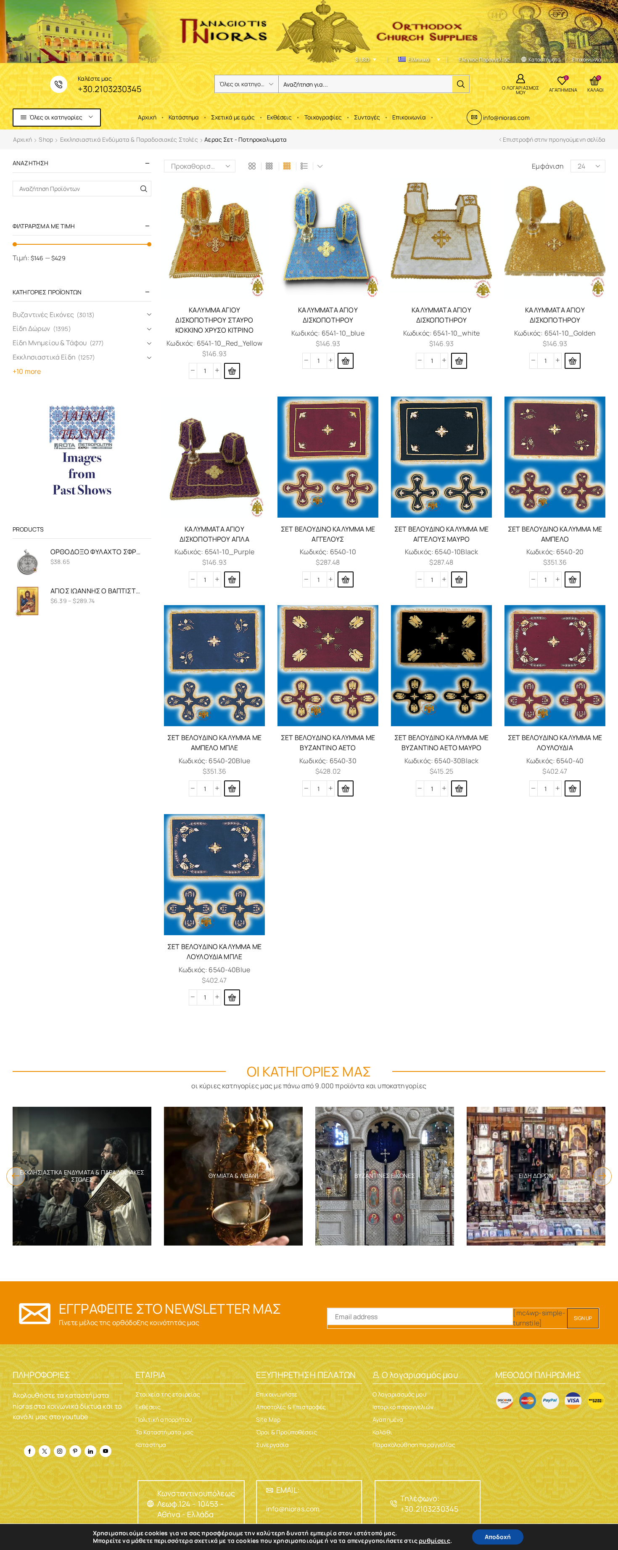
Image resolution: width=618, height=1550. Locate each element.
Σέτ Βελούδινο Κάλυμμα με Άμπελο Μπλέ (214, 742)
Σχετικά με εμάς (233, 117)
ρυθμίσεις (434, 1541)
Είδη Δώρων (31, 328)
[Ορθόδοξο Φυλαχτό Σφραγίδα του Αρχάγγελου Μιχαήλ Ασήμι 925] (27, 562)
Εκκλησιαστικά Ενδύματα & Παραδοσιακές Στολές (129, 139)
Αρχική (147, 117)
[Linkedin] (90, 1451)
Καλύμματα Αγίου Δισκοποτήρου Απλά (215, 534)
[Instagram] (60, 1451)
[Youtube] (105, 1451)
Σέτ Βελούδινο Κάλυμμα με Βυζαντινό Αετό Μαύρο (441, 742)
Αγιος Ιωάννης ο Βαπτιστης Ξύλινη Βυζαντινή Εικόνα (95, 590)
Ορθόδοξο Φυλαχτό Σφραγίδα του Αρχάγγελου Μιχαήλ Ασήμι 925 (95, 551)
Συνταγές (367, 117)
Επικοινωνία (409, 117)
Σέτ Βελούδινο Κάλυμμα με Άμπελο (555, 534)
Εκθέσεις (279, 117)
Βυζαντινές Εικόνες (43, 314)
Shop (46, 139)
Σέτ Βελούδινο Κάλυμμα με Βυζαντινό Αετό (328, 742)
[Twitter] (44, 1451)
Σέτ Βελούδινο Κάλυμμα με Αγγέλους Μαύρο (441, 534)
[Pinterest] (75, 1451)
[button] (232, 371)
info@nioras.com (506, 118)
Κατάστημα (184, 117)
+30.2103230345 (109, 89)
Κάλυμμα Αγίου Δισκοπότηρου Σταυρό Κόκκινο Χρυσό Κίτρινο (214, 320)
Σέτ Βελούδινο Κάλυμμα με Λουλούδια (555, 742)
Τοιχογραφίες (323, 117)
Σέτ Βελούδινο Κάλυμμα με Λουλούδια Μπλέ (214, 951)
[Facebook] (29, 1451)
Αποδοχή (498, 1537)
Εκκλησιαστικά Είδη (44, 357)
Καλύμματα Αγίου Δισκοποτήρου (327, 315)
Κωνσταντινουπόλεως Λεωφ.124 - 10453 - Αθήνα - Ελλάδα (196, 1503)
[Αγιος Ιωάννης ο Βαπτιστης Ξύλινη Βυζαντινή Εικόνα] (27, 601)
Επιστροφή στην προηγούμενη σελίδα (554, 139)
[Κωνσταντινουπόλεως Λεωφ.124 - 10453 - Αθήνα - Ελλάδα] (150, 1503)
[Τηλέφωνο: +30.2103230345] (393, 1503)
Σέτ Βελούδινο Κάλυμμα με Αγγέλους (328, 534)
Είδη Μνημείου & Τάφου (50, 342)
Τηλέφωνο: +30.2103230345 (429, 1503)
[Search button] (460, 84)
